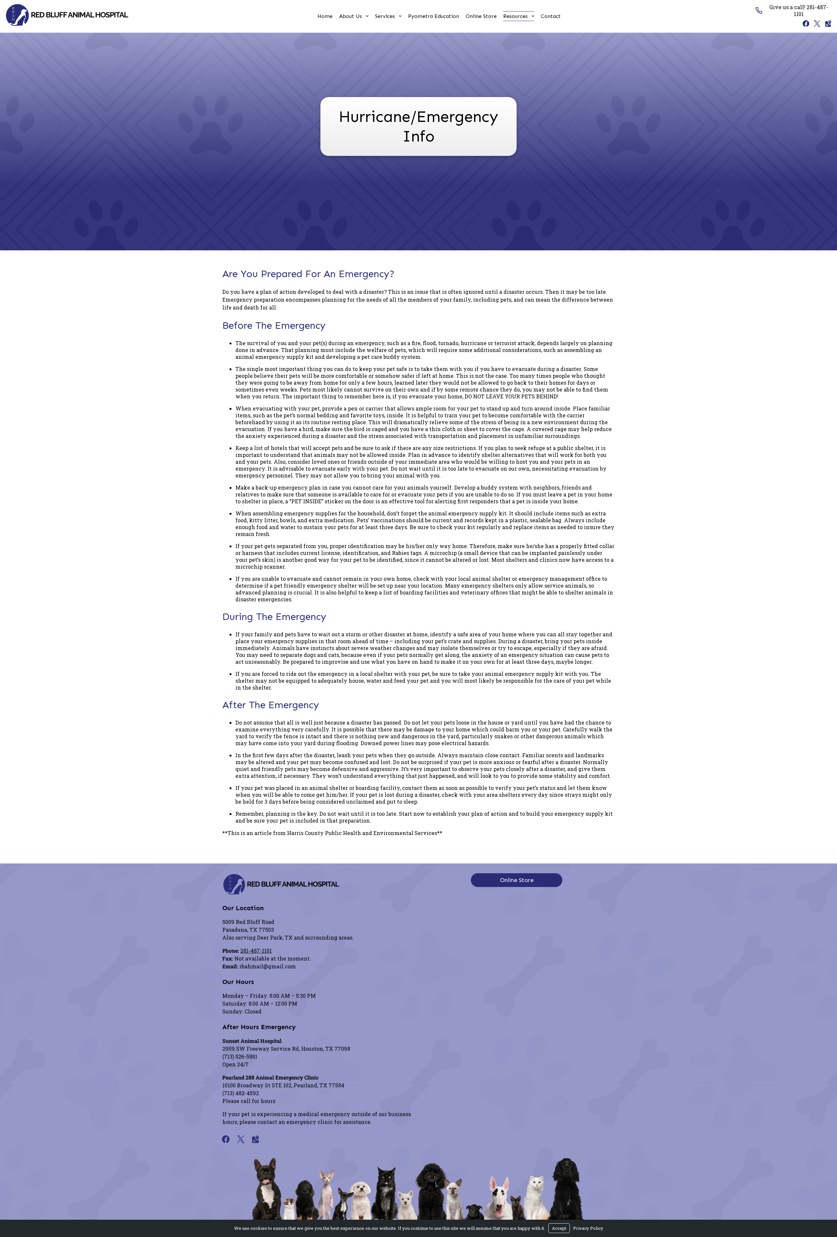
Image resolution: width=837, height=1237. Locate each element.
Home (325, 16)
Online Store (481, 16)
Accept (559, 1228)
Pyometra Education (433, 16)
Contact (551, 16)
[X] (815, 23)
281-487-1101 (256, 950)
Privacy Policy (588, 1228)
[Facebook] (804, 23)
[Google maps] (826, 23)
